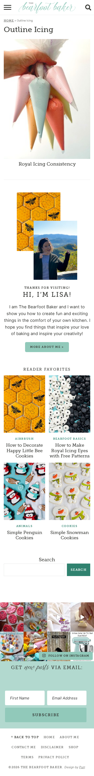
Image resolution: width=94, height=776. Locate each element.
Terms (27, 757)
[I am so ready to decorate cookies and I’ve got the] (35, 646)
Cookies (70, 526)
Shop (74, 747)
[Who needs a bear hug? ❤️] (59, 646)
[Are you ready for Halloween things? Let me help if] (59, 617)
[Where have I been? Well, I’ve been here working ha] (12, 646)
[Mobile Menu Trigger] (4, 7)
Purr (82, 767)
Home (9, 20)
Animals (24, 526)
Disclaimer (52, 747)
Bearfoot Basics (69, 438)
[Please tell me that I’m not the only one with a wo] (35, 617)
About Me (69, 737)
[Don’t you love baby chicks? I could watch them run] (82, 617)
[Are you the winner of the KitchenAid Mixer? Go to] (82, 646)
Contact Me (24, 747)
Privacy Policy (53, 757)
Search (47, 560)
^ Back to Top (25, 737)
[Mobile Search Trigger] (89, 7)
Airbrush (24, 438)
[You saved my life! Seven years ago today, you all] (12, 617)
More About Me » (47, 347)
